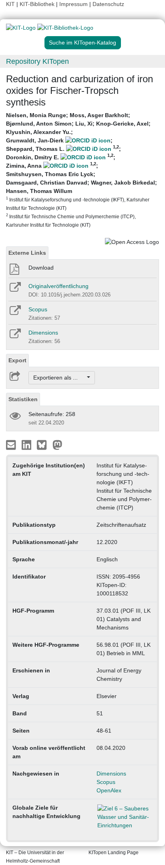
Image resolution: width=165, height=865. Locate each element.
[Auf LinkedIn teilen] (27, 444)
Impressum (73, 4)
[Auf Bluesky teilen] (44, 444)
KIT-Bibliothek (38, 4)
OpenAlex (109, 790)
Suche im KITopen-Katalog (82, 42)
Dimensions (43, 332)
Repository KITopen (37, 61)
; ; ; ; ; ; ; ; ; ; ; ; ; (81, 169)
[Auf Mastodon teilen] (57, 444)
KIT (10, 4)
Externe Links (27, 253)
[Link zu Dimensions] (14, 336)
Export (17, 360)
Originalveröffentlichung (58, 286)
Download (41, 267)
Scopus (37, 309)
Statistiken (23, 399)
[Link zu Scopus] (14, 313)
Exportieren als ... (59, 377)
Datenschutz (108, 4)
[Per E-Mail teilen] (12, 444)
